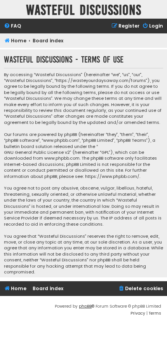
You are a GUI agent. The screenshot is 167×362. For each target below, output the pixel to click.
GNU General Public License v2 (37, 152)
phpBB (85, 306)
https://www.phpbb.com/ (112, 176)
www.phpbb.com (62, 158)
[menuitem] (12, 26)
